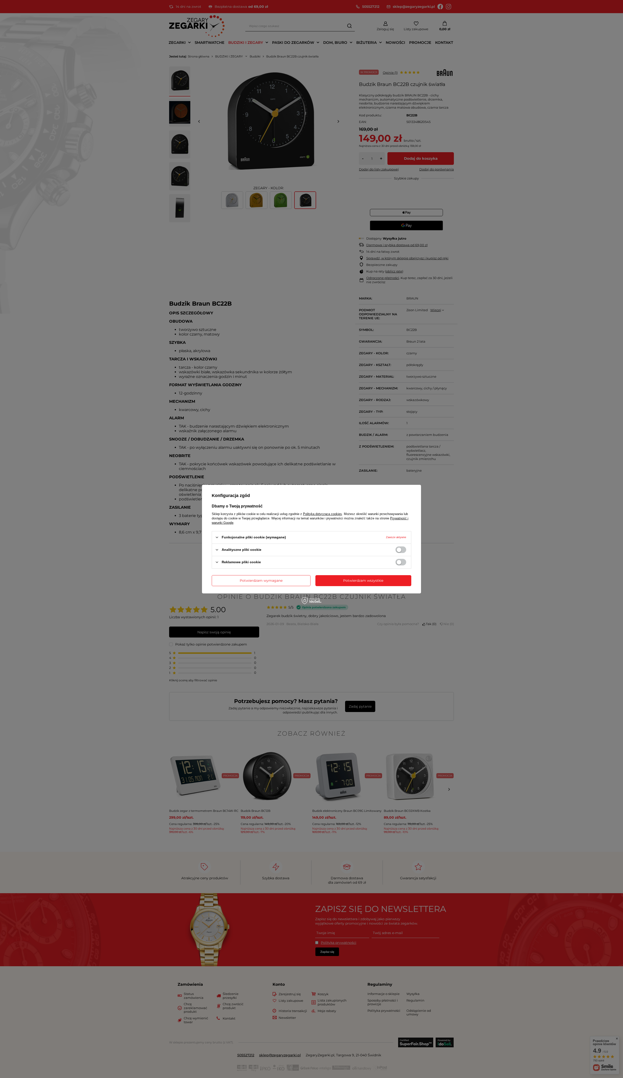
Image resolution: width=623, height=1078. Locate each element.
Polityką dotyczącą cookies (322, 514)
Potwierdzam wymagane (261, 580)
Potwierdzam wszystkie (363, 580)
